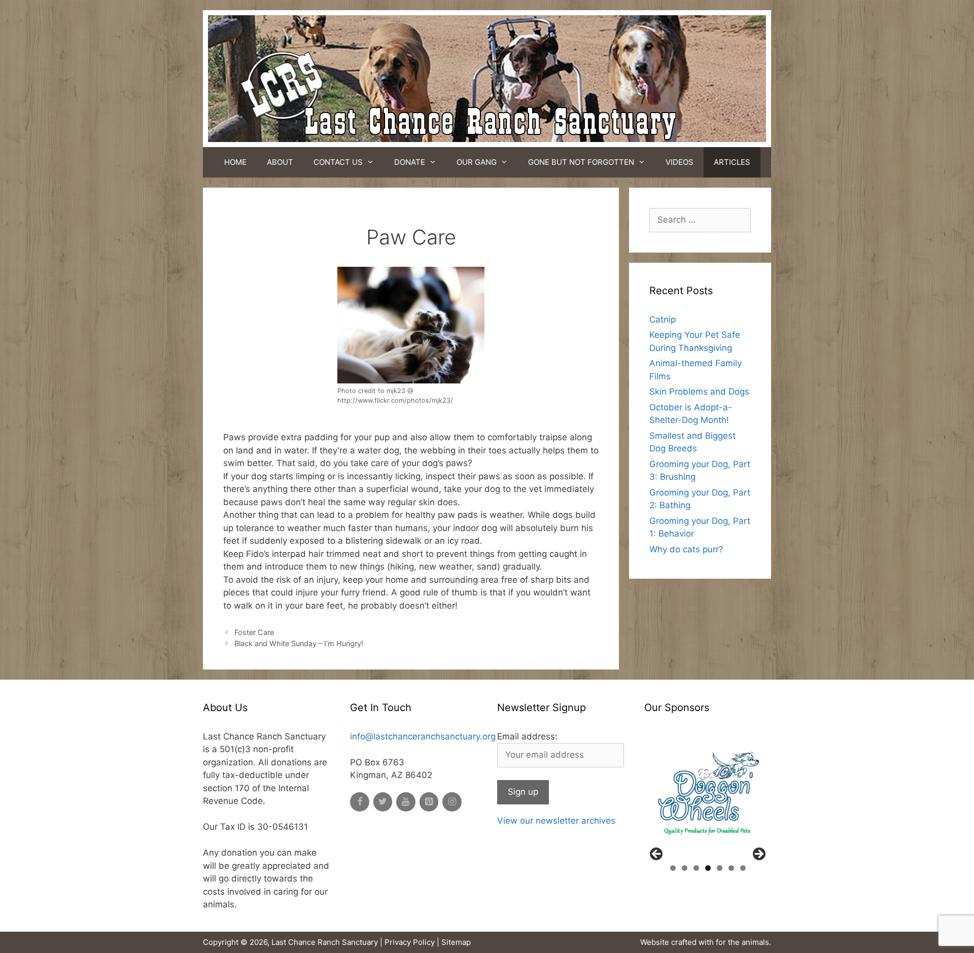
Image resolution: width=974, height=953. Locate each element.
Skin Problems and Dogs (699, 391)
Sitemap (456, 942)
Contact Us (338, 162)
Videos (679, 162)
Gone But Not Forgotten (581, 162)
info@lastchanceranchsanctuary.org (423, 736)
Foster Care (254, 632)
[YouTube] (405, 802)
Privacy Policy (410, 942)
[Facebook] (359, 802)
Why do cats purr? (686, 549)
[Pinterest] (429, 802)
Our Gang (477, 162)
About (280, 162)
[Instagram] (452, 802)
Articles (732, 162)
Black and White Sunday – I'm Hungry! (298, 643)
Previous (657, 854)
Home (235, 162)
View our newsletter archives (556, 821)
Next (758, 854)
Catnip (662, 319)
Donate (409, 162)
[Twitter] (383, 802)
